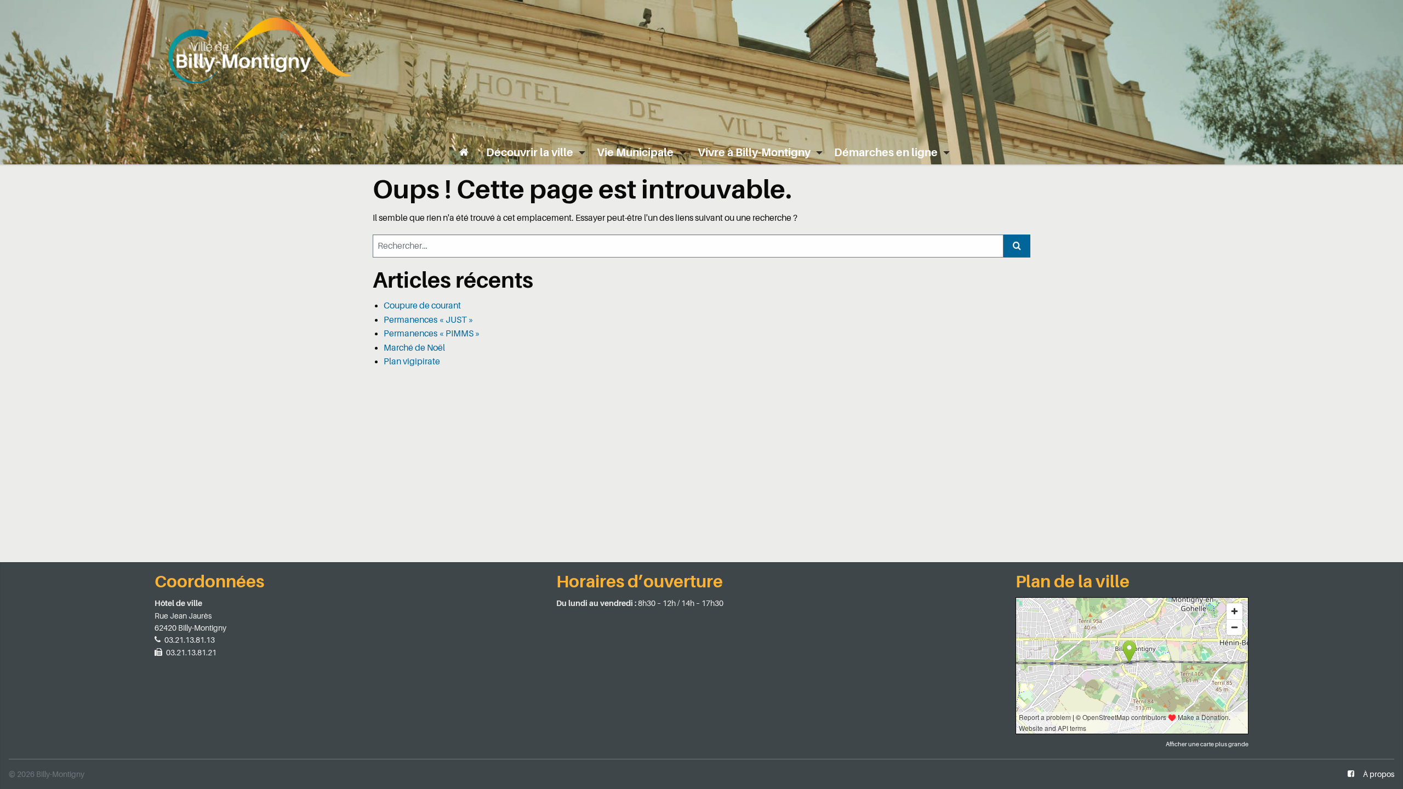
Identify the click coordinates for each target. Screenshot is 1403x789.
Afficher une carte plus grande (1207, 744)
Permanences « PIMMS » (432, 334)
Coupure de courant (422, 306)
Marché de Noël (414, 348)
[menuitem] (463, 152)
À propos (1378, 774)
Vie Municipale (635, 152)
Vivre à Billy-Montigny (754, 152)
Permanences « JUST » (429, 320)
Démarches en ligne (886, 152)
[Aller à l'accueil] (260, 49)
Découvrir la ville (529, 152)
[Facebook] (1351, 774)
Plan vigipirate (412, 362)
